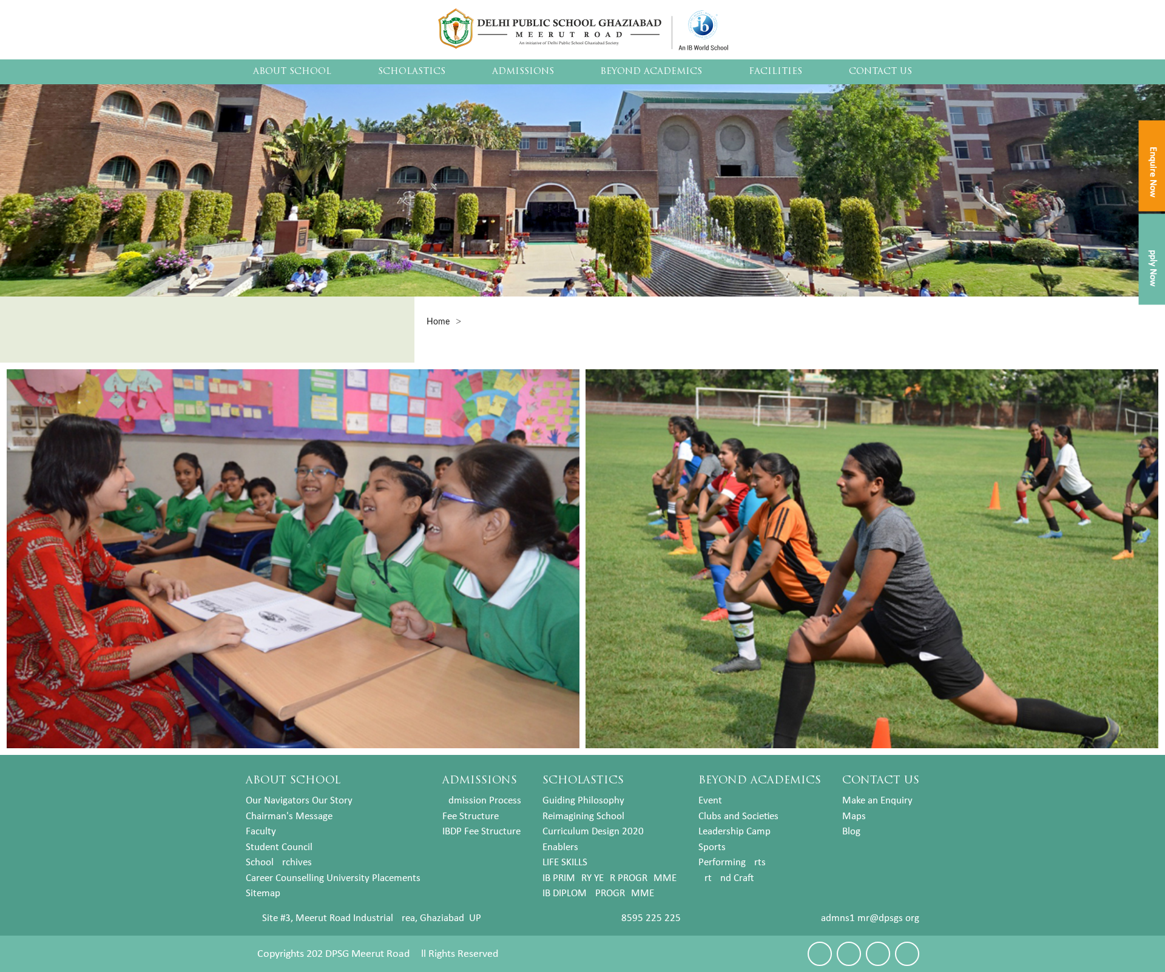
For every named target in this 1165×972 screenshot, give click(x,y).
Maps (854, 816)
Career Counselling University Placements (333, 878)
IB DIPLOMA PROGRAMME (598, 893)
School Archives (279, 862)
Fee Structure (470, 816)
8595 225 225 (651, 918)
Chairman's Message (289, 816)
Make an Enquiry (877, 801)
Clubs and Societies (738, 816)
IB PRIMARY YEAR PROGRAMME (609, 878)
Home (438, 322)
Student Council (279, 847)
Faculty (261, 831)
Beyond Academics (651, 71)
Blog (851, 831)
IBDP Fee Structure (481, 831)
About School (292, 71)
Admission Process (481, 801)
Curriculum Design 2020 (593, 831)
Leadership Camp (734, 831)
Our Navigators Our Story (299, 801)
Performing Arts (732, 862)
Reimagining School (583, 816)
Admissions (523, 71)
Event (710, 801)
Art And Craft (726, 878)
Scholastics (411, 71)
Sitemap (263, 893)
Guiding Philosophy (583, 801)
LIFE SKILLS (564, 862)
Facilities (775, 71)
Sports (712, 847)
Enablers (560, 847)
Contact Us (880, 71)
